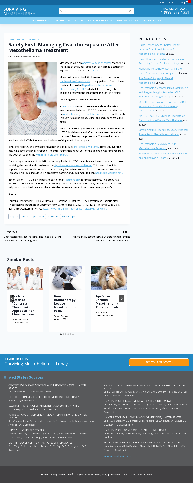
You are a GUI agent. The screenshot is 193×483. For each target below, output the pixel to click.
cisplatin (14, 216)
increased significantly (86, 146)
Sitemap (148, 474)
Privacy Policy (100, 474)
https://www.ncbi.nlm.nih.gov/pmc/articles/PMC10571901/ (74, 208)
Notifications (187, 2)
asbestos (97, 70)
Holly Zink (15, 56)
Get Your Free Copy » (159, 362)
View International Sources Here (122, 456)
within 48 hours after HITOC (52, 154)
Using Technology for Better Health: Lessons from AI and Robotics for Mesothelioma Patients (159, 49)
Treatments (32, 39)
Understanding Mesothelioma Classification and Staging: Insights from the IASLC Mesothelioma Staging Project (163, 92)
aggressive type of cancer (96, 63)
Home (161, 2)
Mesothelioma (19, 11)
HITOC (25, 216)
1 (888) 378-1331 (175, 12)
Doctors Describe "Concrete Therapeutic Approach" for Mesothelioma (23, 305)
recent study (69, 106)
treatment (53, 216)
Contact (171, 2)
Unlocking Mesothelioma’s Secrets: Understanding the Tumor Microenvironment (101, 236)
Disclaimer (115, 474)
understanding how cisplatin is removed (85, 114)
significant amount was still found (73, 165)
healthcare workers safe (109, 173)
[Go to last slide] (12, 298)
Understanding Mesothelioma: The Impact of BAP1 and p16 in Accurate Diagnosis (32, 236)
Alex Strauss (20, 319)
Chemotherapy (16, 39)
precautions (38, 216)
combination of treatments (75, 81)
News (180, 2)
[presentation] (25, 278)
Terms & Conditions (132, 474)
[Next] (121, 298)
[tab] (61, 334)
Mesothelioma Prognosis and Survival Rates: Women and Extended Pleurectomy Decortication (164, 106)
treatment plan (72, 179)
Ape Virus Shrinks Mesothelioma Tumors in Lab (107, 301)
